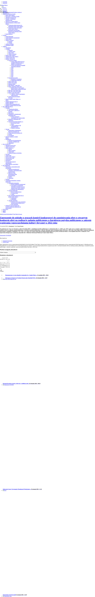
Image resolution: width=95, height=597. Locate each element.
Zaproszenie (2, 235)
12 (3, 264)
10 (0, 264)
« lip (1, 270)
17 (0, 265)
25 (2, 267)
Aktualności (11, 226)
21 (6, 265)
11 (2, 264)
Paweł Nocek (20, 226)
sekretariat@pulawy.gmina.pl (15, 12)
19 (3, 265)
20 (4, 265)
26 (3, 267)
